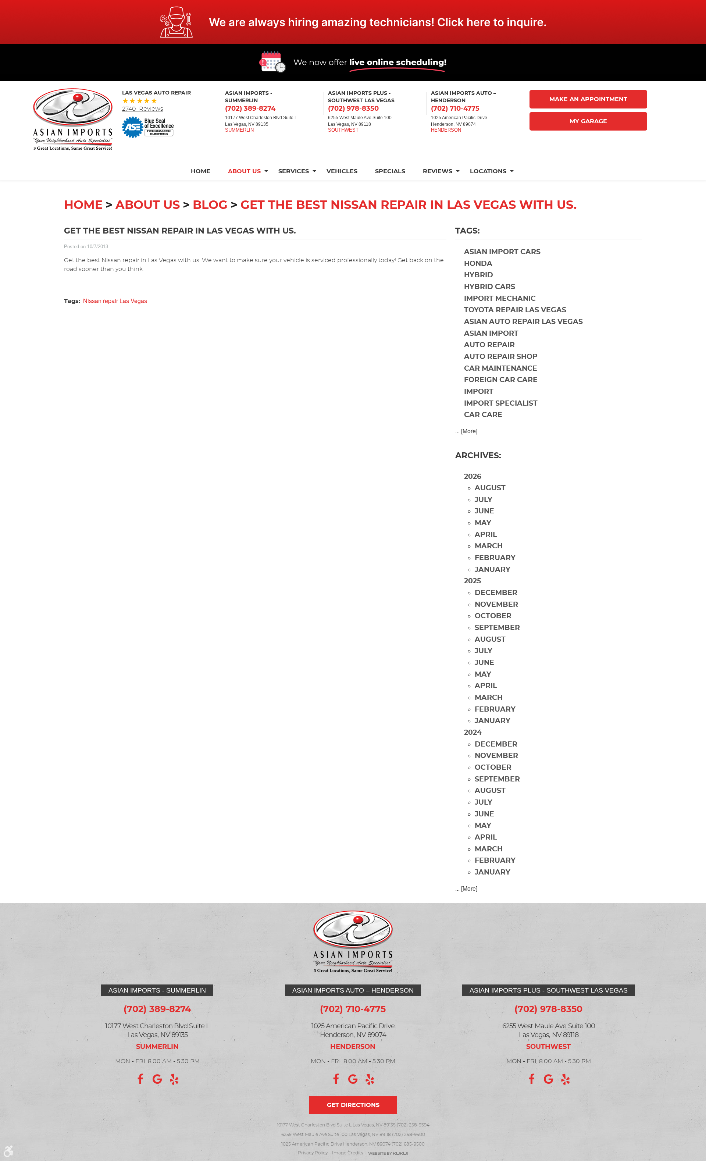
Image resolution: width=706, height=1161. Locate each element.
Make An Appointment (588, 99)
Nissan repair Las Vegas (115, 300)
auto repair (489, 345)
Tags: (467, 231)
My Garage (588, 121)
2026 (472, 476)
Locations (488, 171)
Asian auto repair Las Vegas (523, 321)
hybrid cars (489, 287)
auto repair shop (501, 356)
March (489, 546)
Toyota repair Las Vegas (515, 310)
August (490, 488)
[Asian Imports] (72, 119)
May (483, 523)
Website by (388, 1154)
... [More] (466, 431)
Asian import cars (502, 252)
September (497, 627)
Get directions (353, 1105)
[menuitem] (205, 171)
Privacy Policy (313, 1153)
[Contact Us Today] (353, 22)
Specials (390, 171)
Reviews (437, 171)
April (486, 534)
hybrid (478, 275)
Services (293, 171)
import (478, 391)
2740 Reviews (142, 109)
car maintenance (500, 368)
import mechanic (500, 298)
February (495, 558)
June (484, 511)
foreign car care (501, 380)
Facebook (140, 1079)
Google (157, 1079)
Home (200, 171)
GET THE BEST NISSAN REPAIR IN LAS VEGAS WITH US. (408, 205)
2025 (472, 581)
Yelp (174, 1079)
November (496, 604)
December (496, 593)
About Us (244, 171)
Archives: (478, 456)
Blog (210, 205)
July (483, 499)
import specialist (501, 403)
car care (483, 415)
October (493, 616)
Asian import (491, 333)
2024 (473, 732)
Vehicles (342, 171)
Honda (478, 263)
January (492, 569)
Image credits (347, 1153)
